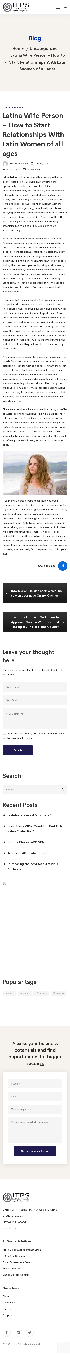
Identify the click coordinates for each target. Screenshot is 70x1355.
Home (18, 48)
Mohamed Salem (18, 163)
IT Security (41, 993)
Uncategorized (44, 48)
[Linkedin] (18, 1333)
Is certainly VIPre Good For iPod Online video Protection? (36, 828)
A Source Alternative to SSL (28, 853)
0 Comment (34, 169)
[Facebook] (7, 1333)
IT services (58, 993)
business (9, 993)
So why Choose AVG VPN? (27, 842)
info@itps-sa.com (13, 1215)
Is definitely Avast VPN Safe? (29, 815)
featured (24, 993)
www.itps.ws (10, 1228)
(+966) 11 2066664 (14, 1222)
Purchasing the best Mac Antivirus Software (33, 866)
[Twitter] (30, 1333)
